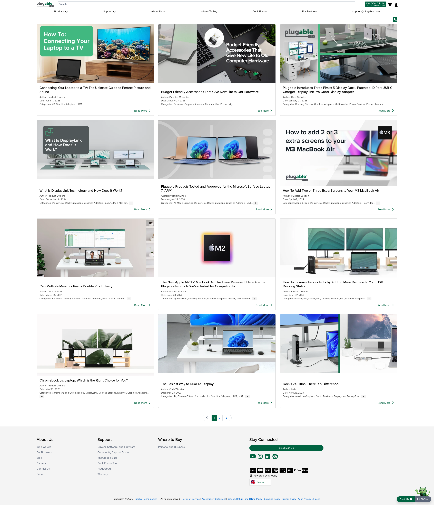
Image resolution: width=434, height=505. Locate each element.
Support (108, 11)
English (260, 482)
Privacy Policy (289, 499)
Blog (39, 458)
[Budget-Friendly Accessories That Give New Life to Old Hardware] (216, 53)
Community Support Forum (113, 452)
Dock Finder (259, 11)
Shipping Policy (272, 499)
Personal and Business (171, 447)
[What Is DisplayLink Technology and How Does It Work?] (95, 149)
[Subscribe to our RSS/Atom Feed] (395, 19)
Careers (41, 463)
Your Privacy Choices (309, 499)
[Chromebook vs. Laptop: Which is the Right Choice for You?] (95, 345)
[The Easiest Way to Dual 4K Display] (216, 343)
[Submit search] (360, 4)
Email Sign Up (286, 447)
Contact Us (43, 468)
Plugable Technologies (145, 499)
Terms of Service (191, 499)
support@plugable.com (366, 11)
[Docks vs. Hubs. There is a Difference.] (338, 343)
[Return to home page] (45, 4)
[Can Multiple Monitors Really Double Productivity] (95, 248)
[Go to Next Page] (227, 418)
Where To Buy (209, 11)
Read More (141, 110)
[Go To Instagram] (260, 457)
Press (40, 474)
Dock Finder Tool (107, 463)
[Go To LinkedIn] (267, 457)
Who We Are (44, 447)
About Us (156, 11)
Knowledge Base (107, 458)
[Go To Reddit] (275, 457)
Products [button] (59, 11)
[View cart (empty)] (390, 5)
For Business (309, 11)
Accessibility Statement (214, 499)
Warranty (102, 474)
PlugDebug (104, 468)
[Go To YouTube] (252, 457)
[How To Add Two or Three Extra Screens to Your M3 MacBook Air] (338, 153)
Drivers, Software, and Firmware (116, 447)
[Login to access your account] (395, 5)
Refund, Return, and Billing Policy (245, 499)
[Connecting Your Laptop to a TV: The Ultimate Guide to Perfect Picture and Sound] (95, 53)
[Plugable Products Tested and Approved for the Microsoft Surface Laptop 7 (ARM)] (216, 149)
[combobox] (206, 4)
